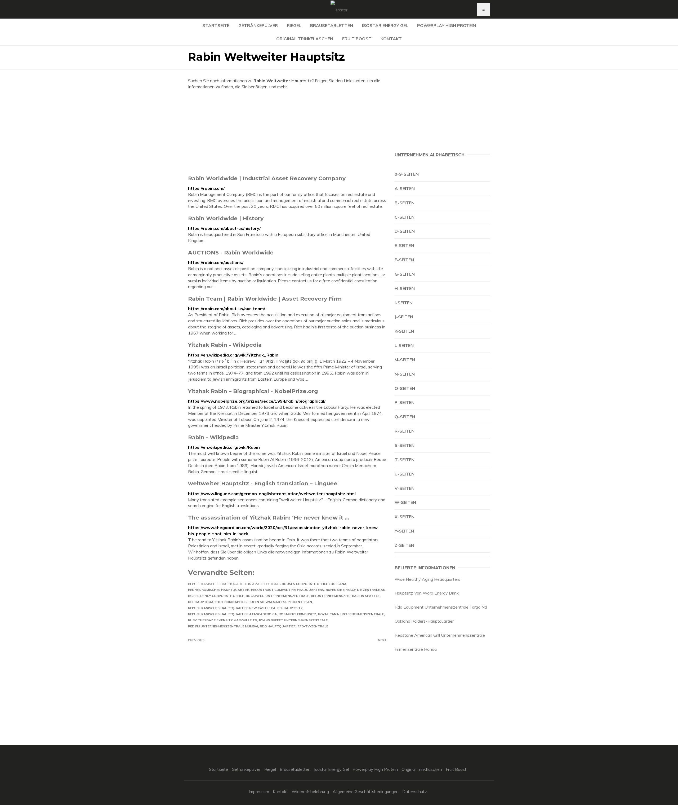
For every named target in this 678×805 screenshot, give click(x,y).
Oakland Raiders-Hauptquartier (424, 621)
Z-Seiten (404, 545)
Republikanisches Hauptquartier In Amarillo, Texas (234, 584)
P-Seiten (404, 402)
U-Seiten (404, 474)
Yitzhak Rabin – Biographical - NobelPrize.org (253, 391)
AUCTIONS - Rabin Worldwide (231, 252)
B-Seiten (404, 202)
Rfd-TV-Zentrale (312, 626)
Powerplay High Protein (446, 25)
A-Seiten (405, 188)
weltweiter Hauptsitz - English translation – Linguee (262, 483)
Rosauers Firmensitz (297, 614)
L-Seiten (404, 345)
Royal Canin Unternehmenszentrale (351, 614)
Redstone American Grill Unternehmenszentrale (440, 635)
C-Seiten (404, 217)
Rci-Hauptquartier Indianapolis (217, 602)
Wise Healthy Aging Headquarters (427, 579)
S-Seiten (404, 445)
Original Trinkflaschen (304, 38)
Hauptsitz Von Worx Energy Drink (427, 593)
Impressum (259, 791)
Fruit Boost (357, 38)
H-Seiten (405, 288)
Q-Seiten (405, 416)
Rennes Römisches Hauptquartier (218, 590)
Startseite (215, 25)
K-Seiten (404, 331)
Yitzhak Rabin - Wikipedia (225, 344)
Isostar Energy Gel (385, 25)
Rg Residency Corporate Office (216, 596)
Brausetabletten (331, 25)
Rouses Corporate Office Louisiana (314, 584)
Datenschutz (414, 791)
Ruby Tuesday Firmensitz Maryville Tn (222, 620)
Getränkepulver (258, 25)
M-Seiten (405, 359)
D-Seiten (405, 231)
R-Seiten (404, 431)
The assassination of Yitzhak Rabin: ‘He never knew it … (268, 517)
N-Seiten (405, 374)
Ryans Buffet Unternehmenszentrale (293, 620)
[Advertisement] (287, 132)
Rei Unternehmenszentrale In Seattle (345, 596)
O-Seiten (405, 388)
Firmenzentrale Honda (416, 649)
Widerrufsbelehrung (310, 791)
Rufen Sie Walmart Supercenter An (280, 602)
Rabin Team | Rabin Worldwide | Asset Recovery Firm (265, 298)
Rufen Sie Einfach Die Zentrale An (355, 590)
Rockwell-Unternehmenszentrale (277, 596)
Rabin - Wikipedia (213, 437)
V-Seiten (404, 488)
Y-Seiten (404, 531)
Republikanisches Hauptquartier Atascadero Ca (232, 614)
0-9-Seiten (407, 174)
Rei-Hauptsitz (290, 608)
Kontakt (391, 38)
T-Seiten (404, 459)
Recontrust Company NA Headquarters (287, 590)
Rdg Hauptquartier (278, 626)
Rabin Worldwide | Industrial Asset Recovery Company (267, 178)
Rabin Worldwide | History (226, 218)
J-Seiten (404, 316)
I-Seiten (404, 302)
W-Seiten (405, 502)
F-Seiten (404, 259)
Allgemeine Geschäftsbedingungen (366, 791)
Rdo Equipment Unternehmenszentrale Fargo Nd (441, 607)
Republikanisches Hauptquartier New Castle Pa (231, 608)
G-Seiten (405, 274)
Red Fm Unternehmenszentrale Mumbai (223, 626)
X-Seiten (404, 516)
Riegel (294, 25)
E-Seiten (404, 245)
